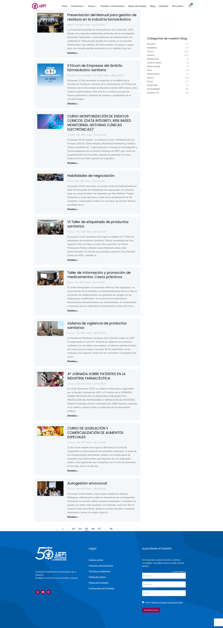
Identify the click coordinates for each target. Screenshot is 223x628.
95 (111, 528)
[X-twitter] (37, 592)
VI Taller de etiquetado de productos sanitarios (98, 224)
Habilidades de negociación (90, 175)
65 (86, 528)
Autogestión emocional (87, 483)
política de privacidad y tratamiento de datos (167, 602)
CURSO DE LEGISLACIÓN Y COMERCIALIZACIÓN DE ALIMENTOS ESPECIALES (95, 432)
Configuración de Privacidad (101, 588)
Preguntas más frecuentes (101, 565)
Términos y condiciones (99, 571)
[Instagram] (48, 592)
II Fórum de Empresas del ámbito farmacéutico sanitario (94, 67)
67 (99, 528)
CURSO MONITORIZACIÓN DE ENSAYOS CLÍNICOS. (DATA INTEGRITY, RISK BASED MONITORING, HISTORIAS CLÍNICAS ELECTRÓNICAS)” (99, 123)
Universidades (84, 75)
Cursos (71, 134)
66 (93, 528)
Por (82, 24)
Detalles (72, 53)
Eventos (71, 75)
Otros (70, 24)
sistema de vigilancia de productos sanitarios (97, 325)
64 (80, 528)
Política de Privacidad (98, 582)
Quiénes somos (96, 560)
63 (73, 528)
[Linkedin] (43, 592)
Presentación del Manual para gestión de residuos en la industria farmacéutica (101, 17)
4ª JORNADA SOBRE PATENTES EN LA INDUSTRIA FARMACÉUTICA (96, 376)
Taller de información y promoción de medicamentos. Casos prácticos (99, 274)
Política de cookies (97, 577)
